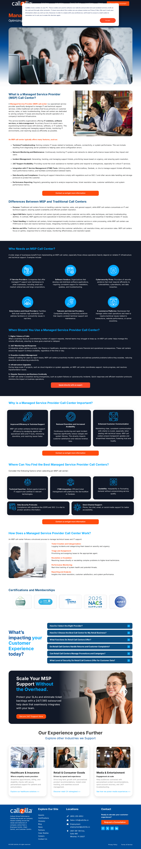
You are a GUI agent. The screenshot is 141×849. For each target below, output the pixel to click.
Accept (107, 20)
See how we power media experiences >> (113, 791)
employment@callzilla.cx (80, 827)
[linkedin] (116, 828)
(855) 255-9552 (76, 816)
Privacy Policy (112, 844)
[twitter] (107, 828)
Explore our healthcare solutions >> (25, 791)
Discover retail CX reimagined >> (67, 791)
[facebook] (103, 828)
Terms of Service (126, 844)
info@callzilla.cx (82, 820)
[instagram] (112, 828)
